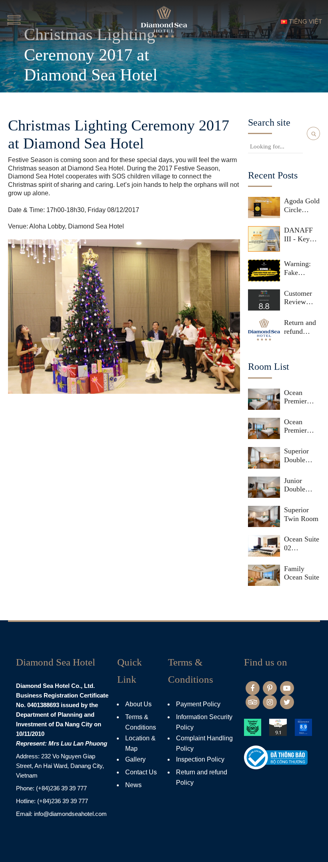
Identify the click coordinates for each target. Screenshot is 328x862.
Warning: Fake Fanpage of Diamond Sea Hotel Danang (300, 268)
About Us (138, 704)
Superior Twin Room (301, 514)
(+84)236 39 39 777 (61, 788)
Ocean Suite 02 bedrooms (301, 543)
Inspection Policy (200, 759)
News (133, 785)
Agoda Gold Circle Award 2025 (302, 205)
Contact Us (141, 772)
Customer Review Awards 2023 (298, 298)
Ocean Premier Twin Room (301, 397)
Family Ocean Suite (301, 573)
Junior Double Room (294, 485)
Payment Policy (198, 704)
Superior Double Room (296, 455)
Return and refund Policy (300, 327)
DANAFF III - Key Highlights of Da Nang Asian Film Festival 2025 (301, 234)
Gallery (135, 759)
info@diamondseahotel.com (70, 813)
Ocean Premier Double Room (295, 426)
